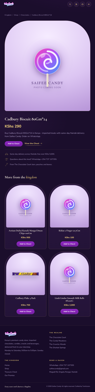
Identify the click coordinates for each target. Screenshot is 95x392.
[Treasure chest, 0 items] (82, 4)
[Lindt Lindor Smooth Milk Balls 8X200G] (69, 274)
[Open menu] (88, 4)
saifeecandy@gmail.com (59, 368)
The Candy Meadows (57, 340)
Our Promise (10, 375)
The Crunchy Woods (57, 344)
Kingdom (8, 15)
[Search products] (70, 4)
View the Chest (32, 143)
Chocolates (25, 15)
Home (7, 365)
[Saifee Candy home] (9, 4)
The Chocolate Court (22, 164)
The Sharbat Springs (57, 347)
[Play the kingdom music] (76, 4)
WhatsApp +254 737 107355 (61, 365)
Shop (16, 15)
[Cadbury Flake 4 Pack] (25, 274)
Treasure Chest (11, 372)
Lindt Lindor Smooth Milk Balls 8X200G (69, 299)
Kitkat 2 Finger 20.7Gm (69, 230)
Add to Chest (13, 143)
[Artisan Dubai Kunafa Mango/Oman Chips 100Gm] (25, 206)
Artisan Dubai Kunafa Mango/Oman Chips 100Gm (26, 232)
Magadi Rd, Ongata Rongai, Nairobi (63, 372)
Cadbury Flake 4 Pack (26, 298)
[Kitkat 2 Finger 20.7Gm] (69, 206)
